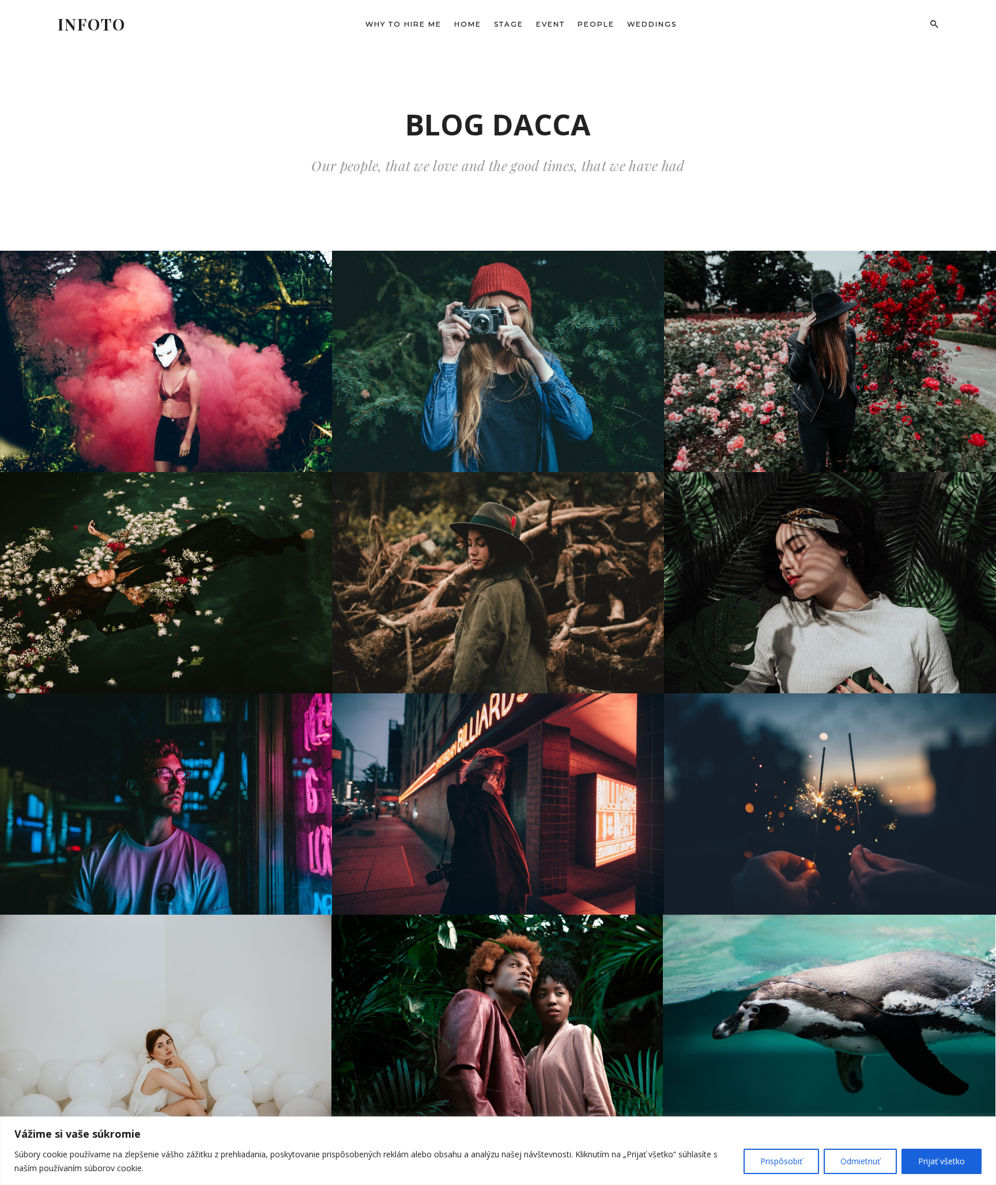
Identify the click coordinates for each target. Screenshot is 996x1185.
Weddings (652, 24)
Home (467, 24)
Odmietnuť (860, 1161)
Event (550, 24)
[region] (498, 1150)
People (596, 24)
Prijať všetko (941, 1161)
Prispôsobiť (781, 1161)
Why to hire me (403, 24)
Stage (508, 24)
